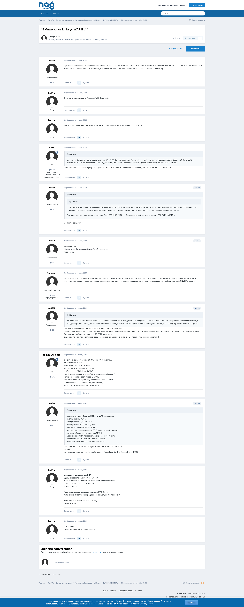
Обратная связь (126, 591)
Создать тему (175, 49)
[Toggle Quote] (68, 154)
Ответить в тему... (63, 562)
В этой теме (191, 13)
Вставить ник (69, 83)
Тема (112, 591)
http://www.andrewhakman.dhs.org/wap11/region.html (86, 249)
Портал (56, 13)
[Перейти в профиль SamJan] (52, 282)
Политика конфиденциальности (191, 593)
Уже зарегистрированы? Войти (172, 5)
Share (177, 38)
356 (53, 295)
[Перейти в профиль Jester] (44, 38)
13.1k (53, 170)
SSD (51, 147)
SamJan (51, 273)
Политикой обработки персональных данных (133, 604)
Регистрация (197, 5)
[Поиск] (202, 13)
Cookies (138, 591)
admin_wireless (51, 354)
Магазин (44, 13)
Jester (58, 37)
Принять (192, 602)
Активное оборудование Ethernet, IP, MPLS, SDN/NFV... (85, 39)
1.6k (53, 377)
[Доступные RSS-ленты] (202, 583)
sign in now (97, 552)
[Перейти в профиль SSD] (52, 156)
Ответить (195, 49)
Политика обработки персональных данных (185, 597)
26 (53, 83)
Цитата (86, 83)
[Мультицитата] (79, 83)
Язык (104, 591)
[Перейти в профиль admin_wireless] (52, 363)
